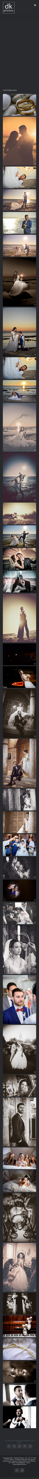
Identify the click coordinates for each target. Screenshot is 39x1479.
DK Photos (21, 1458)
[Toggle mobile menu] (35, 5)
